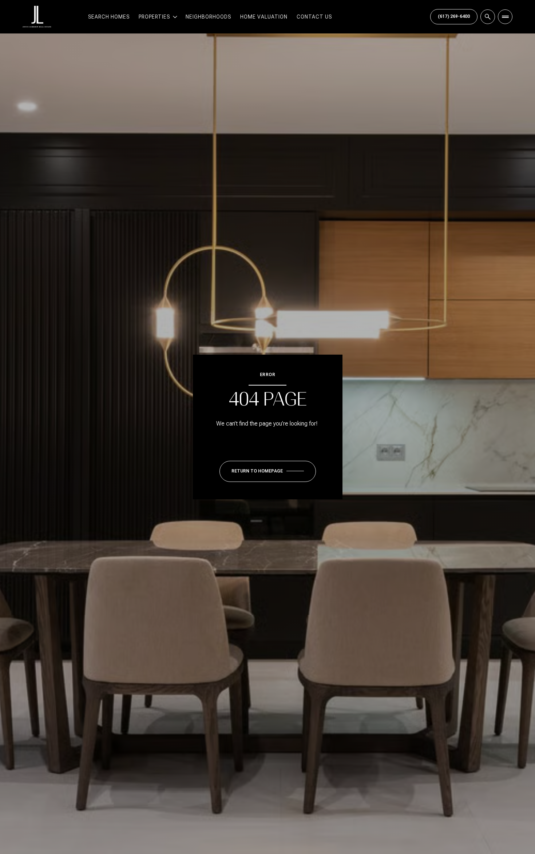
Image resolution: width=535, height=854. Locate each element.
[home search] (487, 16)
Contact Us (314, 17)
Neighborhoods (208, 17)
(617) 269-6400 (454, 16)
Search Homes (109, 17)
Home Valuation (264, 17)
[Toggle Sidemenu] (505, 16)
